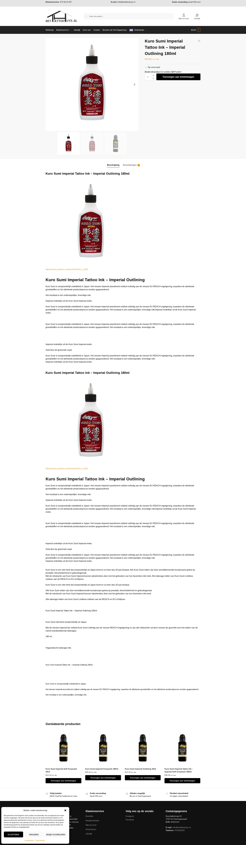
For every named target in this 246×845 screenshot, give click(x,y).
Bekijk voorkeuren (55, 834)
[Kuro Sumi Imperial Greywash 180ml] (103, 748)
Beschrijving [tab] (113, 165)
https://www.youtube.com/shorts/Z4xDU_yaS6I (67, 269)
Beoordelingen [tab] (131, 165)
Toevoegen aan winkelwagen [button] (63, 781)
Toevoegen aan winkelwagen (178, 77)
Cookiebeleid (29, 840)
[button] (65, 810)
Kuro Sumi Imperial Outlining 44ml (140, 769)
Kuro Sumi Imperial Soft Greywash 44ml (61, 770)
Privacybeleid (40, 840)
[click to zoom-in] (92, 84)
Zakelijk (197, 18)
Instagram (130, 816)
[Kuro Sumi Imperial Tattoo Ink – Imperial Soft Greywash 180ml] (182, 748)
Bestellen (89, 816)
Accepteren (13, 834)
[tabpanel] (123, 574)
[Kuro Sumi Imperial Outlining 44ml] (199, 41)
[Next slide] (134, 84)
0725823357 (180, 830)
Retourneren (91, 829)
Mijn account (184, 18)
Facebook (130, 820)
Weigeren (34, 834)
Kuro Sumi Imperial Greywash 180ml (101, 769)
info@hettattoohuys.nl (126, 2)
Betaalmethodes (92, 820)
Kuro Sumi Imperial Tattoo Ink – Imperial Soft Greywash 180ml (179, 770)
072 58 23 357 (66, 2)
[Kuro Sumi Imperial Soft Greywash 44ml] (63, 748)
